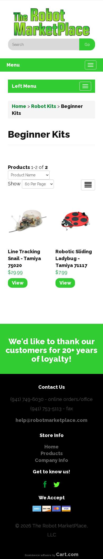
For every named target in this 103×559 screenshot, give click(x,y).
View (18, 283)
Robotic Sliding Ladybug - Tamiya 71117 (73, 258)
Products (52, 453)
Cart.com (67, 554)
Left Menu (24, 86)
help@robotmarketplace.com (51, 420)
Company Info (51, 460)
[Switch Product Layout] (88, 185)
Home (19, 106)
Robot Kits (43, 106)
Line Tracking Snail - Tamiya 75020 (24, 258)
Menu (13, 65)
